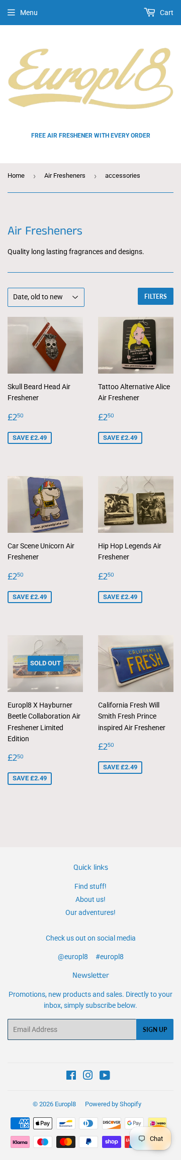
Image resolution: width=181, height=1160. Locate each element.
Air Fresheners (64, 175)
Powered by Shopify (113, 1104)
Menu (29, 13)
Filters (155, 296)
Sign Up (155, 1029)
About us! (90, 899)
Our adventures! (90, 912)
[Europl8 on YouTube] (105, 1077)
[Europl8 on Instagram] (88, 1077)
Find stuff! (90, 886)
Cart (165, 13)
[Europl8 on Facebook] (71, 1077)
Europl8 (65, 1104)
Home (16, 175)
